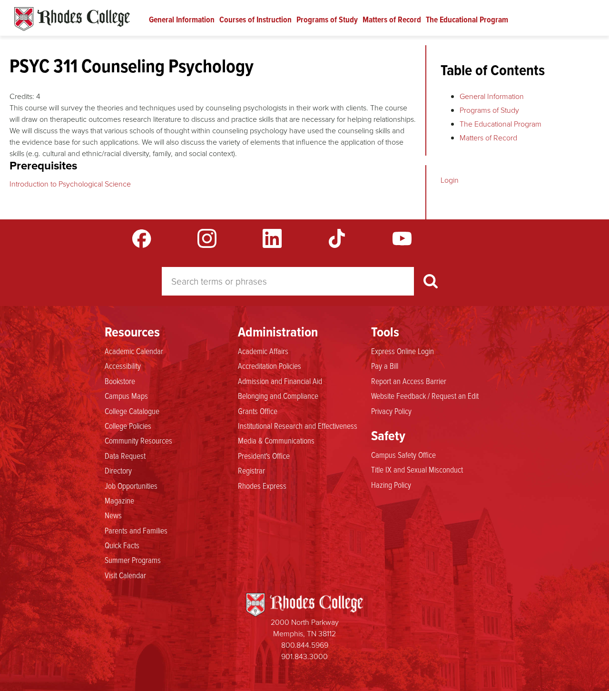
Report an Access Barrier (408, 380)
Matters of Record (392, 19)
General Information (182, 19)
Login (450, 180)
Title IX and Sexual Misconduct (417, 469)
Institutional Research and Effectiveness (297, 425)
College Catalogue (132, 410)
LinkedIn (272, 238)
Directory (118, 470)
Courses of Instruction (255, 19)
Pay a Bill (384, 365)
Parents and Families (136, 530)
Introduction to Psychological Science (70, 183)
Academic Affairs (263, 350)
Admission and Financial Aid (280, 380)
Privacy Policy (391, 410)
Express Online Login (402, 350)
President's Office (264, 455)
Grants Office (257, 410)
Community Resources (138, 440)
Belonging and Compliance (278, 395)
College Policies (128, 425)
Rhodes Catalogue (72, 19)
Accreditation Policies (269, 365)
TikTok (336, 238)
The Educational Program (467, 19)
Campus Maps (126, 395)
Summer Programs (133, 559)
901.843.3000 (304, 656)
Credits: (22, 96)
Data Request (125, 455)
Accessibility (123, 365)
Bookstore (120, 380)
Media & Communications (276, 440)
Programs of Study (327, 19)
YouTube (402, 238)
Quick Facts (122, 545)
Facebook (141, 238)
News (113, 515)
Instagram (206, 238)
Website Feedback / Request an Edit (425, 395)
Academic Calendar (134, 350)
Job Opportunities (131, 485)
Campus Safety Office (403, 454)
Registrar (251, 470)
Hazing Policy (391, 484)
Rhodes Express (262, 485)
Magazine (119, 500)
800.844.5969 (304, 645)
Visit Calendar (125, 575)
